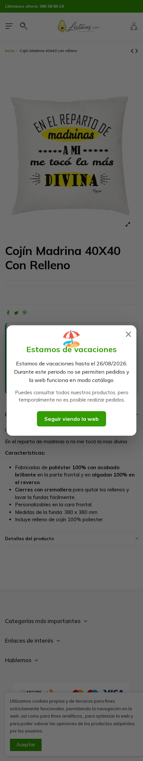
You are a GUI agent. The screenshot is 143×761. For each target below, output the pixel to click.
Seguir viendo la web (71, 418)
